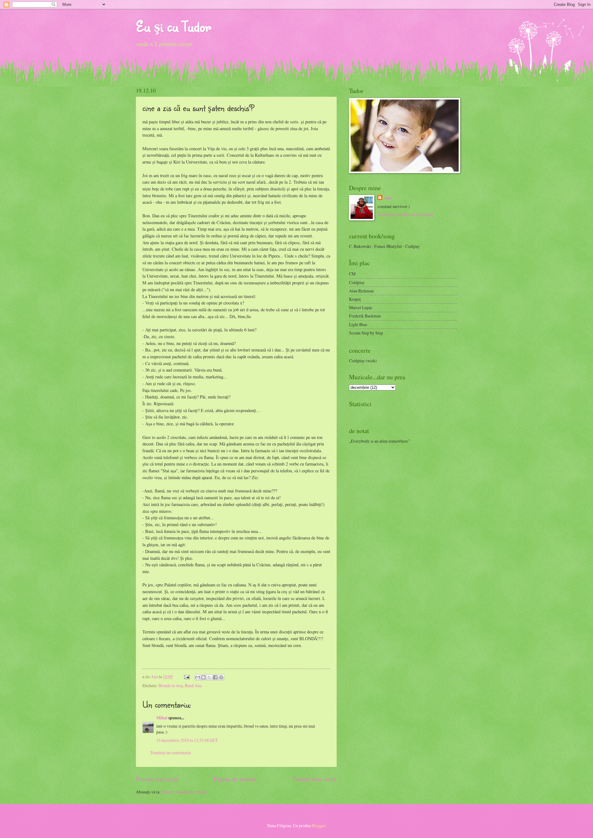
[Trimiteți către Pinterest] (221, 677)
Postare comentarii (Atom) (185, 792)
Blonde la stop (170, 685)
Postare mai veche (314, 779)
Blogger (318, 825)
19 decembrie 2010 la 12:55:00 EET (187, 740)
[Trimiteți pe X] (209, 677)
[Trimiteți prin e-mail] (198, 677)
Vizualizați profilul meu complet (405, 214)
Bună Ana (193, 685)
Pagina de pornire (235, 779)
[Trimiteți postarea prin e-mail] (186, 676)
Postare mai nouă (157, 779)
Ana (155, 676)
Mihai (161, 718)
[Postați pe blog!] (203, 677)
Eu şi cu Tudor (173, 26)
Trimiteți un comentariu (170, 752)
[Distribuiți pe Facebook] (215, 677)
